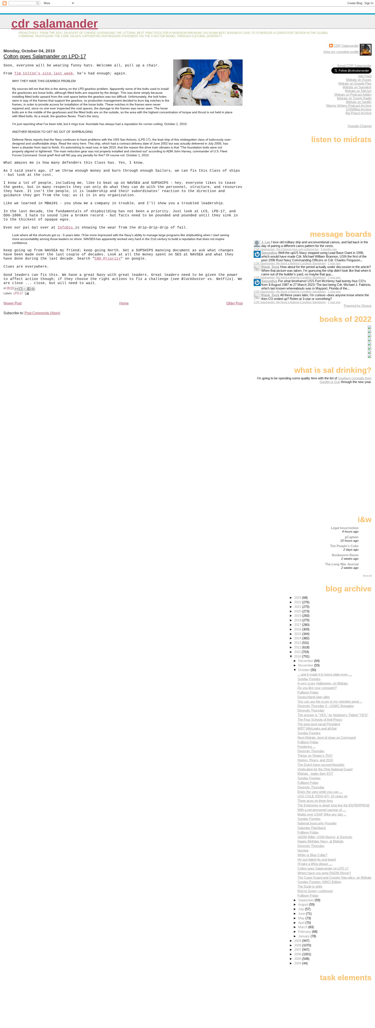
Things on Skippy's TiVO (315, 755)
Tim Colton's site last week (43, 74)
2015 (298, 634)
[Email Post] (26, 293)
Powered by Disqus (358, 306)
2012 (298, 647)
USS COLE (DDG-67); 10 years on (322, 796)
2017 (298, 625)
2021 (298, 607)
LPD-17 (18, 293)
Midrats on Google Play (355, 83)
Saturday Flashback (312, 828)
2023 (298, 597)
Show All (367, 575)
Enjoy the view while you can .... (320, 792)
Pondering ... (306, 746)
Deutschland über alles (314, 697)
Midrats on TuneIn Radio (354, 98)
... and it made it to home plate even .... (325, 674)
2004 (298, 963)
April (301, 922)
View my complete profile (341, 52)
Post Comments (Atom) (42, 313)
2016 (298, 629)
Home (124, 303)
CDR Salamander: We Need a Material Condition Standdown (290, 263)
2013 (298, 643)
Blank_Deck (270, 267)
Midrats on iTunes (358, 80)
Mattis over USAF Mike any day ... (322, 814)
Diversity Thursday (311, 710)
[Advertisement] (344, 418)
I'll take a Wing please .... (315, 864)
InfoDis (66, 228)
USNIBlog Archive (359, 109)
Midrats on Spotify (359, 102)
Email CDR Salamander (354, 65)
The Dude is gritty (310, 886)
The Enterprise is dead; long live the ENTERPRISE (334, 805)
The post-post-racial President (319, 724)
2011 (298, 652)
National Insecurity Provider (317, 823)
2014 (298, 638)
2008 (298, 945)
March (303, 927)
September (306, 900)
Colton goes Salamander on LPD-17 (44, 56)
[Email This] (16, 289)
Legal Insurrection (345, 528)
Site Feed (365, 76)
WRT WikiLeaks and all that (317, 728)
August (303, 904)
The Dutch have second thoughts (321, 764)
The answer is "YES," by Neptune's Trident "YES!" (333, 715)
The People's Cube (344, 546)
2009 (298, 940)
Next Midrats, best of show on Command (327, 737)
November (306, 665)
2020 (298, 611)
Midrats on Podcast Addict (353, 94)
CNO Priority (108, 259)
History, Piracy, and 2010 (315, 760)
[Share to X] (25, 289)
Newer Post (12, 303)
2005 (298, 959)
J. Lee (265, 242)
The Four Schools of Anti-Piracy (320, 719)
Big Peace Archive (358, 113)
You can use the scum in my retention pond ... (330, 701)
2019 (298, 615)
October (304, 670)
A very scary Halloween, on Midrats (323, 683)
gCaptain (352, 537)
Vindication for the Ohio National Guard (325, 769)
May (301, 918)
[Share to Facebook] (29, 289)
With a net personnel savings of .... (322, 810)
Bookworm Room (345, 555)
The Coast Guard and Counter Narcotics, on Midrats (335, 877)
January (304, 936)
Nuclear (303, 850)
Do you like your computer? (317, 688)
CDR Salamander (54, 23)
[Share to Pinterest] (33, 289)
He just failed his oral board (317, 859)
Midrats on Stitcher (358, 91)
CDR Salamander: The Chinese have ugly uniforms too (286, 249)
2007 (298, 949)
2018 (298, 620)
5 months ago (329, 249)
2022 (298, 602)
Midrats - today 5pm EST (315, 773)
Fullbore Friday (308, 692)
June (302, 913)
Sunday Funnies (309, 679)
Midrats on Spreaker (357, 87)
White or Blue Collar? (312, 855)
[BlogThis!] (20, 289)
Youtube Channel (359, 126)
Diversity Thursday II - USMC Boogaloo (326, 706)
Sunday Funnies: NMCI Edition (319, 882)
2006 (298, 954)
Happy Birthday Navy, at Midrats (321, 841)
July (301, 909)
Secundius (269, 253)
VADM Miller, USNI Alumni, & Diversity (325, 837)
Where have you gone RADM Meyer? (324, 873)
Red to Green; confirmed (315, 891)
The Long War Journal (342, 564)
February (305, 931)
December (306, 661)
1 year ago (334, 263)
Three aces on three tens (315, 801)
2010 (298, 656)
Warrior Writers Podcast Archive (349, 105)
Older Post (234, 303)
